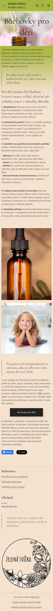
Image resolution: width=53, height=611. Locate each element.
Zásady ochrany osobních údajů (26, 602)
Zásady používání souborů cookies (26, 607)
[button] (37, 5)
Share (9, 452)
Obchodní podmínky (11, 481)
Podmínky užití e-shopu (13, 486)
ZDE (39, 393)
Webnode (35, 597)
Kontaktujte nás (9, 506)
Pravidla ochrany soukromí (14, 476)
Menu (49, 5)
